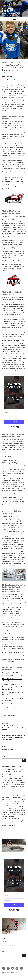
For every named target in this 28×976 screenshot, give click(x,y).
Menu (14, 19)
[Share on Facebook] (3, 79)
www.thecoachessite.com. (9, 799)
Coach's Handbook (10, 715)
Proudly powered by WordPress (9, 972)
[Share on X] (7, 79)
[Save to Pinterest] (10, 79)
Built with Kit (14, 426)
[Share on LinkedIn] (14, 79)
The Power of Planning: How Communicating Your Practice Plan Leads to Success (13, 687)
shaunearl (17, 62)
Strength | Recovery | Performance (10, 11)
